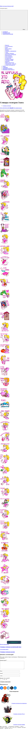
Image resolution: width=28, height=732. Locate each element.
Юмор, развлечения (9, 62)
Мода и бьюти (8, 48)
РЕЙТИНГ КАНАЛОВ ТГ (8, 69)
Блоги (6, 47)
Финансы (7, 61)
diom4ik (11, 107)
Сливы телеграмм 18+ (10, 65)
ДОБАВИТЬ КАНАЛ (7, 68)
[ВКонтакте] (1, 687)
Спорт (6, 52)
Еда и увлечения (9, 56)
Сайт (1, 675)
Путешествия (8, 58)
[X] (11, 687)
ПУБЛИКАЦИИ (6, 32)
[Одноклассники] (5, 687)
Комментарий (3, 660)
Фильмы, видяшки (9, 59)
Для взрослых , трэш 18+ (10, 63)
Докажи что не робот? (5, 678)
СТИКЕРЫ (5, 67)
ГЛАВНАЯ (5, 31)
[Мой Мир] (15, 687)
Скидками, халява (9, 60)
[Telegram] (8, 687)
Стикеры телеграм (7, 105)
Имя (1, 671)
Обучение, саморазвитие (10, 51)
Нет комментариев (17, 107)
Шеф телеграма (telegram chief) (7, 6)
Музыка (7, 49)
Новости (7, 45)
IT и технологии (9, 46)
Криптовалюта (8, 55)
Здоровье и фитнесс (9, 53)
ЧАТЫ (4, 66)
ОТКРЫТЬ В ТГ (14, 642)
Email (1, 673)
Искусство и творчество (10, 54)
